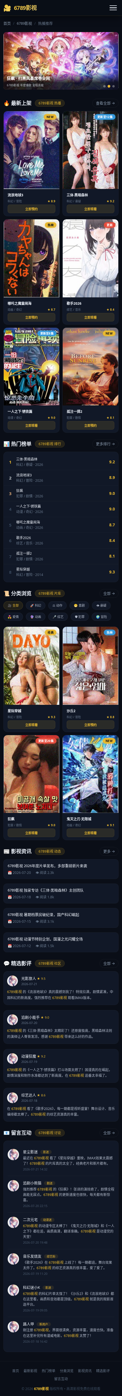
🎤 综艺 (58, 617)
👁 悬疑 (101, 605)
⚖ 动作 (57, 605)
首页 (7, 23)
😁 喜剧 (79, 605)
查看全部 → (105, 103)
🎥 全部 (13, 605)
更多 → (109, 851)
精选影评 (103, 1370)
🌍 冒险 (101, 617)
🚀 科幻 (35, 605)
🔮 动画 (35, 617)
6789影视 (24, 23)
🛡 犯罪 (80, 617)
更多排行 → (105, 443)
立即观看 (90, 209)
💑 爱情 (13, 617)
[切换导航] (113, 8)
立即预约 (31, 209)
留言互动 (61, 1378)
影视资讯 (85, 1370)
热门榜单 (48, 1370)
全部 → (109, 593)
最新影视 (30, 1370)
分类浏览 (66, 1370)
